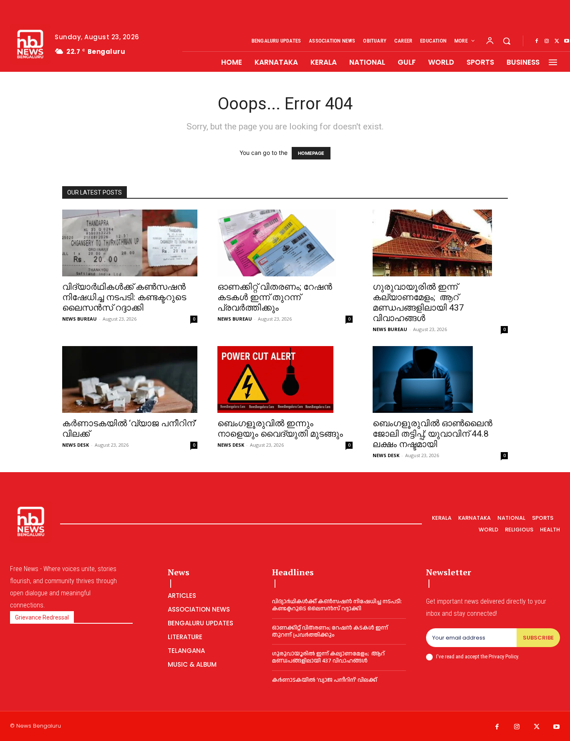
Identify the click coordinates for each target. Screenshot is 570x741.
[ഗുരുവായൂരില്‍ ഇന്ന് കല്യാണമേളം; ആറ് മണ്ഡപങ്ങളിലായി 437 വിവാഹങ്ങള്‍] (440, 243)
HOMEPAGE (311, 153)
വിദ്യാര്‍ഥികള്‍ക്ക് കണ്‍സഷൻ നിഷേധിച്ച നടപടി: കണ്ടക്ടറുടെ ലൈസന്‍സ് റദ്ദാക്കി (124, 297)
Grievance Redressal (42, 617)
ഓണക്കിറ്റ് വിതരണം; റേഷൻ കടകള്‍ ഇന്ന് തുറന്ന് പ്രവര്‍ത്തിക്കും (274, 297)
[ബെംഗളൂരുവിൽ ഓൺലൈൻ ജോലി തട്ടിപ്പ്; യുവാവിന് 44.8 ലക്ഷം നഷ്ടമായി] (440, 379)
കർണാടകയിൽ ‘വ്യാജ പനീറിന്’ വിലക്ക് (324, 680)
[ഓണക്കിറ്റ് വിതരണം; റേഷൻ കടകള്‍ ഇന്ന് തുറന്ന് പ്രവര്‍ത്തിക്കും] (285, 243)
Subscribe (538, 638)
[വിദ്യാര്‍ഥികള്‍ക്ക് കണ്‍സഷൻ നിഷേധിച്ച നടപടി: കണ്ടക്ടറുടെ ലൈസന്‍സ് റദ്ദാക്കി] (129, 243)
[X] (557, 41)
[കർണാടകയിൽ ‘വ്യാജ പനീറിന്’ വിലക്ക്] (129, 379)
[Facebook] (537, 41)
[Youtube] (557, 727)
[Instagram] (547, 41)
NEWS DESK (75, 445)
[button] (507, 41)
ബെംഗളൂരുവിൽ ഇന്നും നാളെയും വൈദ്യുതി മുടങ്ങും (280, 428)
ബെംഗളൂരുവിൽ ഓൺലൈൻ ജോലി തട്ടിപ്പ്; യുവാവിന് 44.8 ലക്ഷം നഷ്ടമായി (432, 433)
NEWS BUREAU (79, 319)
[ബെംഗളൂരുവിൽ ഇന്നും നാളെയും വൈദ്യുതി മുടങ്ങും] (285, 379)
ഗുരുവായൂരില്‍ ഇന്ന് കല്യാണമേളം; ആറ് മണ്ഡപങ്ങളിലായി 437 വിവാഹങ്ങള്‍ (418, 302)
